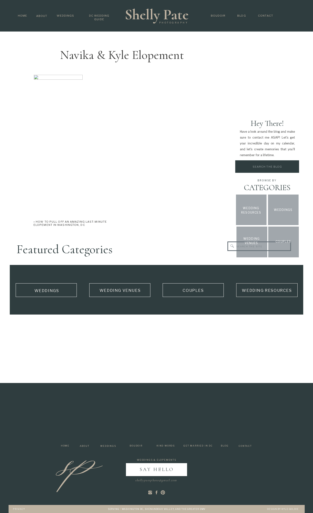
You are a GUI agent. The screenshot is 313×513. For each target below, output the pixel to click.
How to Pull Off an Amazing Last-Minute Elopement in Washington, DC (70, 223)
